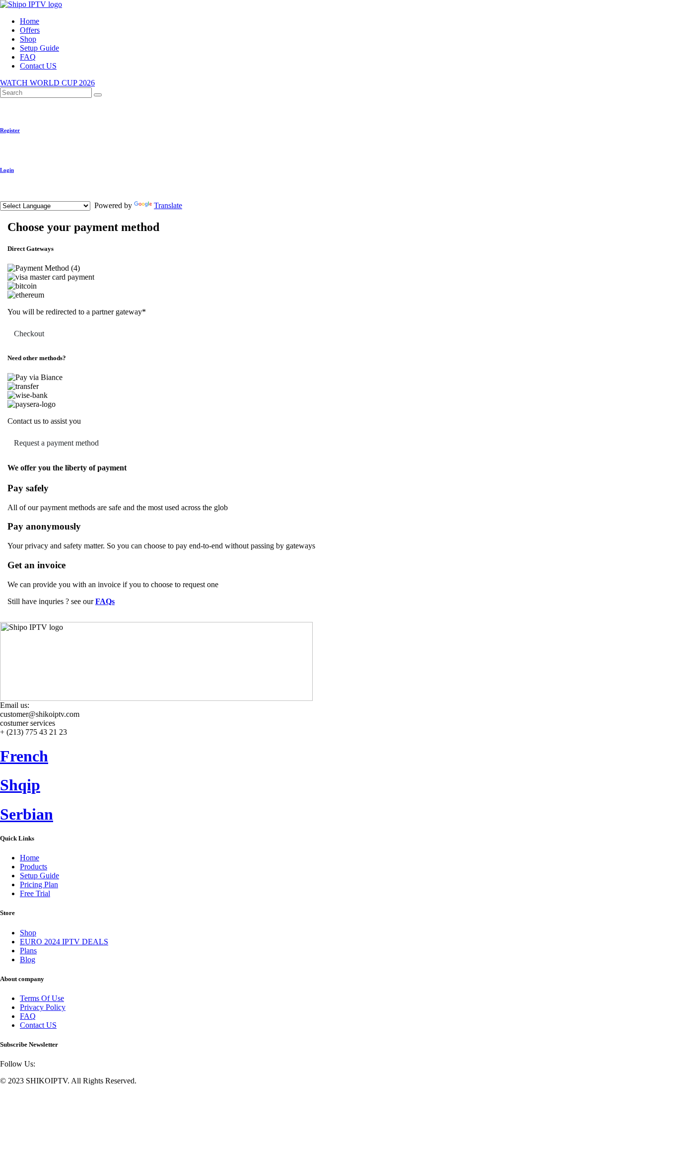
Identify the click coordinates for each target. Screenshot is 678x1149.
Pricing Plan (39, 884)
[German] (65, 197)
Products (33, 866)
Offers (30, 30)
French (24, 756)
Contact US (38, 66)
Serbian (26, 814)
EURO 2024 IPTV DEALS (64, 941)
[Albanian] (17, 197)
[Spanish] (53, 197)
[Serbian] (29, 197)
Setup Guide (39, 48)
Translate (168, 205)
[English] (5, 197)
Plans (28, 950)
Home (29, 21)
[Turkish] (88, 197)
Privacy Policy (43, 1007)
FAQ (28, 57)
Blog (27, 959)
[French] (41, 197)
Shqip (20, 785)
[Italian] (76, 197)
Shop (28, 39)
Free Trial (35, 893)
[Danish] (100, 197)
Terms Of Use (42, 998)
